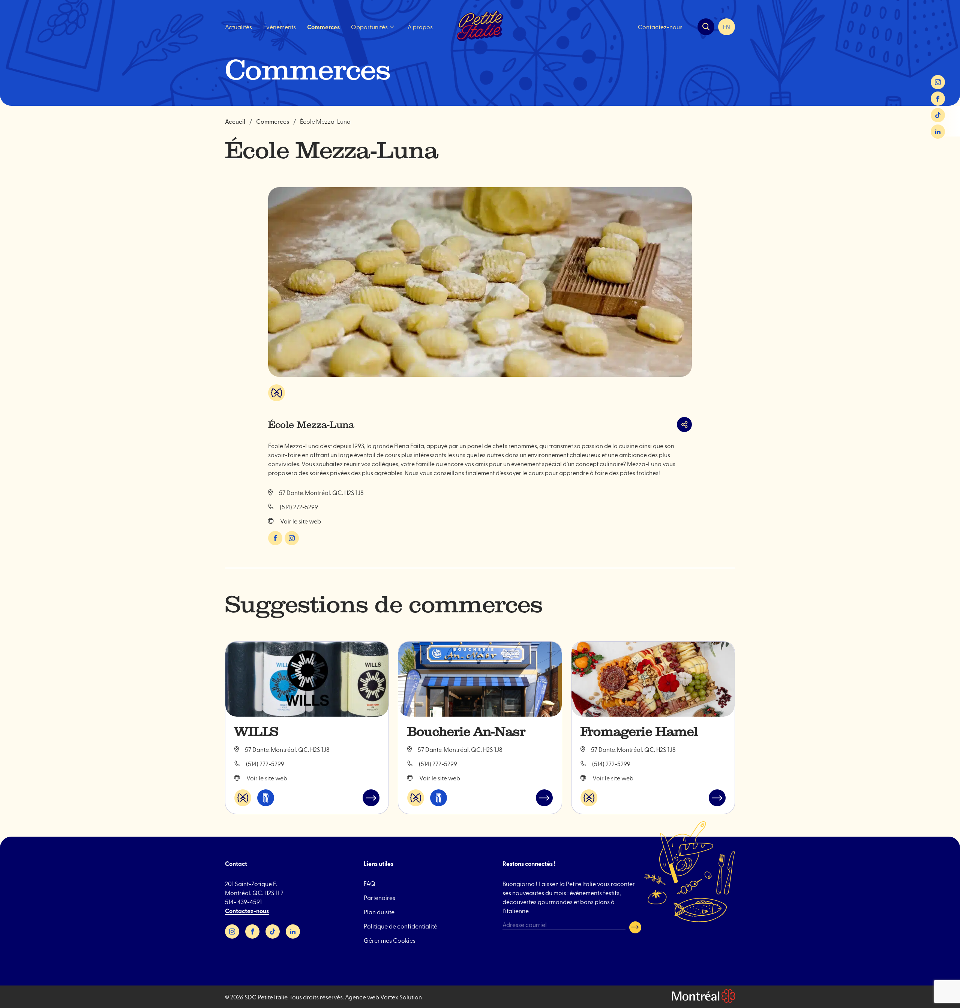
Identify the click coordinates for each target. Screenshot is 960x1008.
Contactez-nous (660, 26)
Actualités (238, 26)
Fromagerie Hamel (639, 731)
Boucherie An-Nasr (466, 731)
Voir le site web (300, 521)
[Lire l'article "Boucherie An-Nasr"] (479, 679)
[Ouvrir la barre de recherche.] (706, 26)
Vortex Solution (401, 997)
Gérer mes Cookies (390, 940)
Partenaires (379, 897)
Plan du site (379, 912)
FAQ (369, 883)
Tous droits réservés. (317, 997)
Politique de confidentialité (400, 926)
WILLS (256, 731)
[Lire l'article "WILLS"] (306, 679)
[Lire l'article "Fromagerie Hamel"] (653, 679)
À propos (420, 26)
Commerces (323, 26)
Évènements (279, 26)
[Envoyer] (635, 927)
